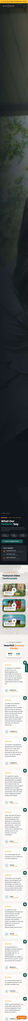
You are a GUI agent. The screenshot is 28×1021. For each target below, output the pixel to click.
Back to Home (6, 513)
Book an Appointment (12, 541)
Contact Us (26, 668)
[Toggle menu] (24, 6)
